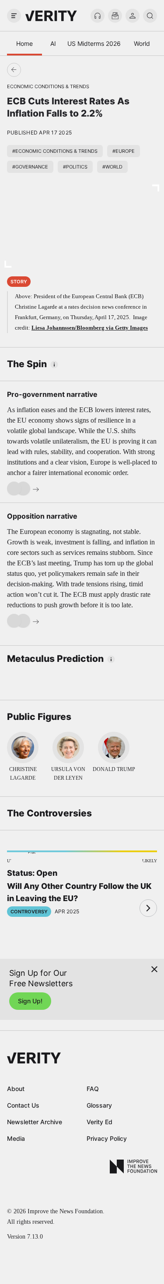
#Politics (75, 167)
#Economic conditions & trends (55, 151)
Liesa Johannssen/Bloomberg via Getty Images (89, 327)
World (142, 43)
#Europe (123, 151)
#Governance (30, 167)
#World (112, 167)
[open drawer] (14, 16)
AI (53, 43)
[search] (150, 16)
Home (24, 43)
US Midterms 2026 (94, 43)
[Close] (154, 969)
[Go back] (48, 70)
